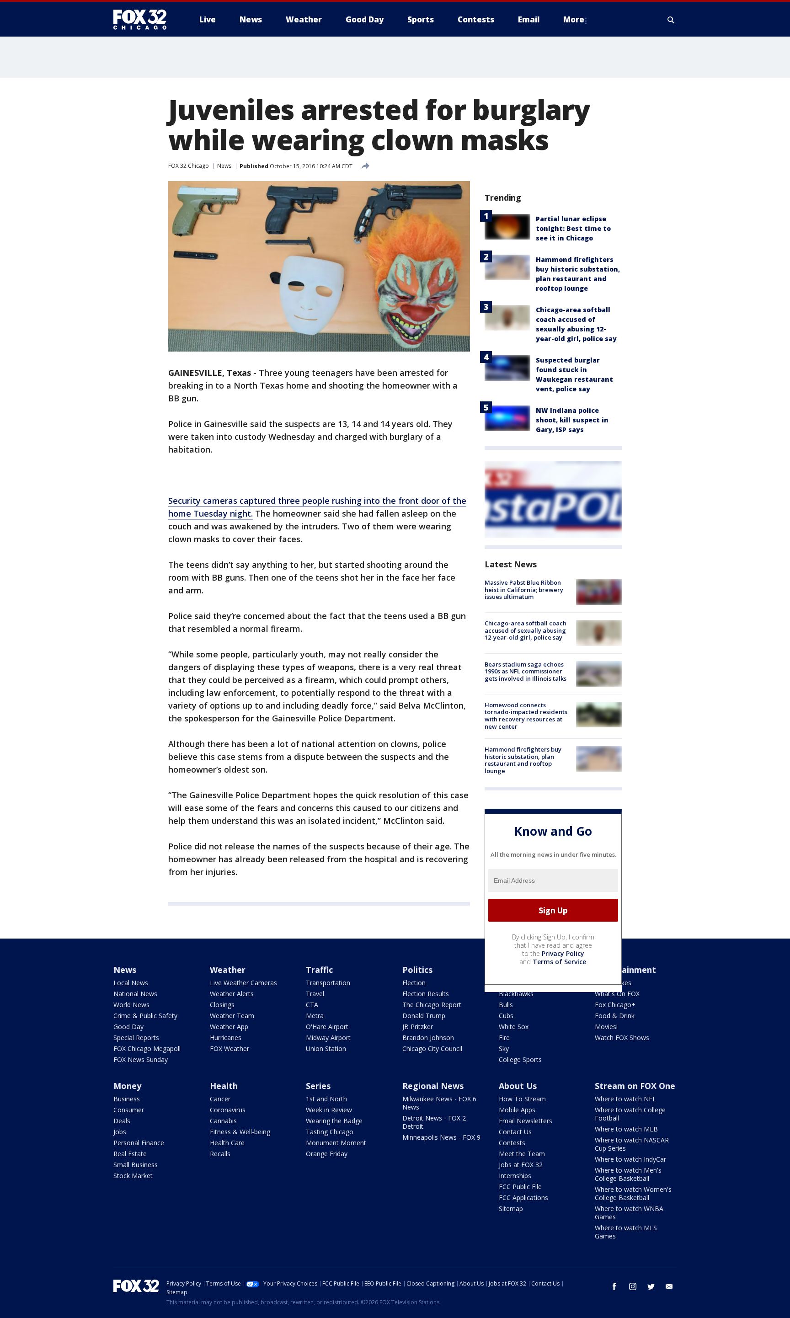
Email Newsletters (525, 1120)
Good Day (128, 1026)
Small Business (135, 1164)
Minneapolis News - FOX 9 (441, 1137)
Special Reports (136, 1037)
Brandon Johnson (428, 1037)
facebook (614, 1286)
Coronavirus (228, 1109)
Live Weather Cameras (243, 982)
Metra (315, 1015)
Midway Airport (328, 1037)
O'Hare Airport (327, 1026)
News (224, 166)
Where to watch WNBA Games (629, 1212)
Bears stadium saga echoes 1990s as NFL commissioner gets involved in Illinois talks (525, 671)
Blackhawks (516, 993)
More (573, 19)
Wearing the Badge (334, 1120)
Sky (504, 1048)
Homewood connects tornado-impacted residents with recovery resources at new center (526, 716)
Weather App (229, 1026)
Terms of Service (559, 961)
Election (414, 982)
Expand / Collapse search (671, 20)
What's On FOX (617, 993)
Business (126, 1098)
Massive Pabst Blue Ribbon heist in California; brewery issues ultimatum (524, 589)
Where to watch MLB (626, 1129)
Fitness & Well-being (240, 1131)
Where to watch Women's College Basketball (633, 1193)
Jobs (119, 1131)
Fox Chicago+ (615, 1004)
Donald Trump (423, 1015)
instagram (632, 1286)
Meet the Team (522, 1153)
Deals (121, 1120)
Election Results (425, 993)
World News (131, 1004)
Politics (417, 969)
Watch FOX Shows (622, 1037)
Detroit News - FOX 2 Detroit (434, 1122)
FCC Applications (523, 1197)
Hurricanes (225, 1037)
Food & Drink (615, 1015)
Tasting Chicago (329, 1131)
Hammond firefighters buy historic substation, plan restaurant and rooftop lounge (523, 760)
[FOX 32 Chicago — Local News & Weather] (143, 20)
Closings (222, 1004)
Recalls (220, 1153)
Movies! (606, 1026)
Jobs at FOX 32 (521, 1164)
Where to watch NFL (625, 1098)
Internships (515, 1175)
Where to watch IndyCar (630, 1159)
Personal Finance (138, 1142)
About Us (518, 1085)
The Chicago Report (431, 1004)
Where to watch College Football (630, 1113)
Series (318, 1085)
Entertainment (625, 969)
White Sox (513, 1026)
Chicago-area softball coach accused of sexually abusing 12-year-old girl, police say (525, 630)
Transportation (328, 982)
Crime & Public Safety (145, 1015)
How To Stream (522, 1098)
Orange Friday (326, 1153)
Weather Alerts (232, 993)
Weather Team (232, 1015)
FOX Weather (229, 1048)
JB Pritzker (417, 1026)
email (669, 1286)
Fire (504, 1037)
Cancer (220, 1098)
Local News (130, 982)
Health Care (227, 1142)
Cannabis (223, 1120)
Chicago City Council (432, 1048)
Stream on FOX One (635, 1085)
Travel (315, 993)
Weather (228, 969)
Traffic (319, 969)
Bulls (506, 1004)
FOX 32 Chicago (188, 166)
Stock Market (133, 1175)
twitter (651, 1286)
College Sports (520, 1059)
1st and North (326, 1098)
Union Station (326, 1048)
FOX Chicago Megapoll (147, 1048)
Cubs (506, 1015)
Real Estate (130, 1153)
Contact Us (515, 1131)
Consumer (128, 1109)
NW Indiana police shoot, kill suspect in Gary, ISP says (572, 420)
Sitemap (511, 1208)
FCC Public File (520, 1186)
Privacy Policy (563, 953)
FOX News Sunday (140, 1059)
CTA (312, 1004)
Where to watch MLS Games (626, 1231)
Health (224, 1085)
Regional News (433, 1085)
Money (127, 1085)
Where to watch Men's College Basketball (628, 1174)
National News (135, 993)
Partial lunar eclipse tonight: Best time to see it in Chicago (573, 228)
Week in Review (329, 1109)
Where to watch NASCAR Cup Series (632, 1144)
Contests (512, 1142)
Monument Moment (336, 1142)
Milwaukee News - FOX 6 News (439, 1102)
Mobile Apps (517, 1109)
